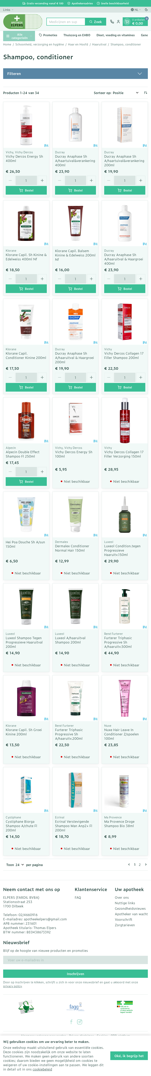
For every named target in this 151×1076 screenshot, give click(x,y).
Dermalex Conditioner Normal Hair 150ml (72, 548)
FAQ (78, 897)
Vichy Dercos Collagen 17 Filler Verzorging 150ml (124, 454)
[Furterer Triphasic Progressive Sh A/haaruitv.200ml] (76, 698)
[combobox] (65, 22)
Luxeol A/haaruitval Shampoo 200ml (70, 639)
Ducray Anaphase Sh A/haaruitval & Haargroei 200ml (74, 357)
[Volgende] (145, 864)
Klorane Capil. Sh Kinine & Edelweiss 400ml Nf (26, 256)
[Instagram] (80, 1022)
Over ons (122, 897)
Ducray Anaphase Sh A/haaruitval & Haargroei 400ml (123, 259)
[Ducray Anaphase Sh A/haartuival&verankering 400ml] (76, 125)
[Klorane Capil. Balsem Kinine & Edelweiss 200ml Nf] (76, 223)
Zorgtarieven (125, 925)
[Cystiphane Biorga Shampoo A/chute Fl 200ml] (26, 790)
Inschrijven (75, 973)
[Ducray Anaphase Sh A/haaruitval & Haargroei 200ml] (76, 322)
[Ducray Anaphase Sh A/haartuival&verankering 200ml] (125, 125)
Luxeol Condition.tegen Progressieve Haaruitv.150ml (122, 550)
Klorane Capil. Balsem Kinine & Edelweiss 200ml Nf (75, 255)
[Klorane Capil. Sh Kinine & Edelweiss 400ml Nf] (26, 223)
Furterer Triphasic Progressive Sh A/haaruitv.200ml (69, 734)
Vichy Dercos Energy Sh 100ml (73, 454)
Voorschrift (123, 919)
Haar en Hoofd (78, 44)
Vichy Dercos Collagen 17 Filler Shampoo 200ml (124, 355)
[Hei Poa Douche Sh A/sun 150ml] (26, 515)
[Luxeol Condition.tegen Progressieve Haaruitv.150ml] (125, 515)
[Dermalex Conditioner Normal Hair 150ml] (76, 515)
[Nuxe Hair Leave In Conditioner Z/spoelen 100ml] (125, 698)
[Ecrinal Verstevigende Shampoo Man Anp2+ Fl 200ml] (76, 790)
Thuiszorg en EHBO (77, 35)
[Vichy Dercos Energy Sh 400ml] (26, 125)
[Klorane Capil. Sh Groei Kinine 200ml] (26, 698)
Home (7, 44)
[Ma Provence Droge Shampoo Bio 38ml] (125, 790)
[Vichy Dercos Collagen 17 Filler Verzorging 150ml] (125, 420)
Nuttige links (125, 903)
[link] (130, 864)
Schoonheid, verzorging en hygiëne (39, 44)
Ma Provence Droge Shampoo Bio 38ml (119, 823)
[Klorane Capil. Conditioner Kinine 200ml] (26, 322)
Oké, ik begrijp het (129, 1055)
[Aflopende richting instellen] (145, 92)
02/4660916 (28, 914)
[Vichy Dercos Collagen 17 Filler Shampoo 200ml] (125, 322)
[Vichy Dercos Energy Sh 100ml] (76, 420)
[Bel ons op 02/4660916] (112, 22)
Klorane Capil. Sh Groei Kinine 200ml (24, 731)
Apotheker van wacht (131, 914)
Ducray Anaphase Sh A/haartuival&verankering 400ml (75, 160)
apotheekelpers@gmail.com (45, 919)
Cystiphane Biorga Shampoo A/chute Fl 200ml (21, 825)
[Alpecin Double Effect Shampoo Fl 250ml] (26, 420)
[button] (75, 73)
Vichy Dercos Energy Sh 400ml (24, 158)
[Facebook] (71, 1022)
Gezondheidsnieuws (130, 908)
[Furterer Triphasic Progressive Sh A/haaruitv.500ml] (125, 606)
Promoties (50, 35)
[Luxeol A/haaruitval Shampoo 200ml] (76, 606)
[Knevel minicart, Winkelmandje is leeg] (127, 21)
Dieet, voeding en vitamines (116, 35)
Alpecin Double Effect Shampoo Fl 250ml (23, 454)
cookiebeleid (42, 1069)
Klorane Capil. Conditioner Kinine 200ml (26, 355)
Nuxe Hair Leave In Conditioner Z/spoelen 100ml (121, 734)
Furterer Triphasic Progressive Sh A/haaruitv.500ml (118, 642)
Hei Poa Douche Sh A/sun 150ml (25, 544)
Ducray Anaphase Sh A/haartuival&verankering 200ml (124, 160)
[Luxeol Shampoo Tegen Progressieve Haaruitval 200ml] (26, 606)
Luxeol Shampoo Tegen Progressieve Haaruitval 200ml (24, 642)
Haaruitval (99, 44)
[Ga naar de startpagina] (22, 22)
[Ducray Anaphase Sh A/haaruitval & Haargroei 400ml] (125, 223)
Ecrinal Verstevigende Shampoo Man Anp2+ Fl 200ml (73, 825)
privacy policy (12, 986)
